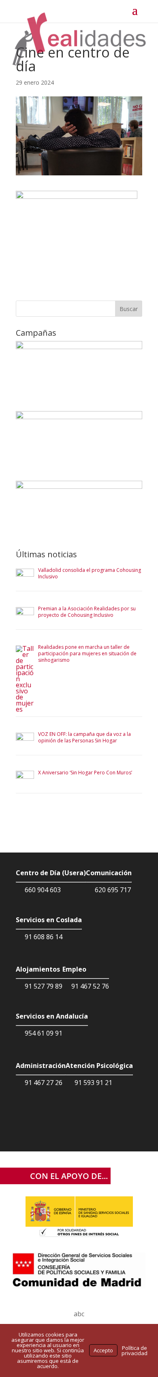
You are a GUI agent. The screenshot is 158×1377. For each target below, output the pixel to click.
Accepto (103, 1350)
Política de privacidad (134, 1350)
